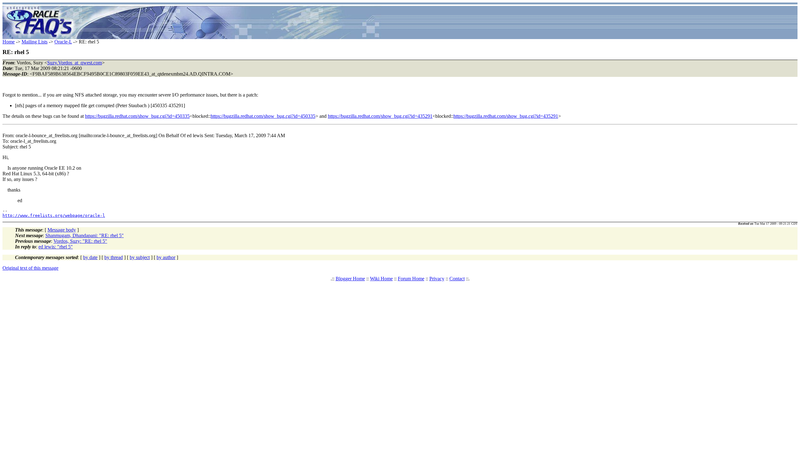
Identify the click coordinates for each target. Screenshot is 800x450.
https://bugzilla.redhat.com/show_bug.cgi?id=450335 (137, 116)
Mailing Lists (35, 41)
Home (8, 41)
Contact (457, 278)
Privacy (436, 278)
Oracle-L (63, 41)
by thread (113, 257)
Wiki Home (381, 278)
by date (90, 257)
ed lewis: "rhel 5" (55, 246)
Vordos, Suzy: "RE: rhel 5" (80, 241)
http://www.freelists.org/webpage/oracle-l (53, 215)
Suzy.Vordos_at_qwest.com (74, 62)
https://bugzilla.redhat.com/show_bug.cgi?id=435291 (380, 116)
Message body (62, 229)
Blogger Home (350, 278)
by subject (140, 257)
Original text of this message (30, 268)
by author (166, 257)
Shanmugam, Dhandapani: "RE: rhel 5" (84, 235)
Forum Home (411, 278)
